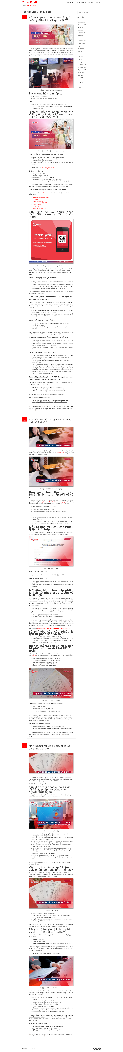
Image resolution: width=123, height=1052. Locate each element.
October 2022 (81, 22)
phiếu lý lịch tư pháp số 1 (35, 1036)
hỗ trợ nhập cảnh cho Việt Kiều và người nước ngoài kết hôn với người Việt (48, 52)
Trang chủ (70, 2)
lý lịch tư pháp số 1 (45, 734)
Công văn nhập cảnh (38, 1017)
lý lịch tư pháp (60, 453)
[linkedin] (99, 1048)
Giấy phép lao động (61, 1015)
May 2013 (80, 78)
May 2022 (80, 30)
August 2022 (81, 27)
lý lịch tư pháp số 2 (56, 734)
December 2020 (82, 64)
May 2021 (80, 56)
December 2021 (82, 38)
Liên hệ (98, 2)
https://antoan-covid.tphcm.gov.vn (41, 288)
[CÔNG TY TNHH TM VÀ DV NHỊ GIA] (29, 3)
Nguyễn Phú (34, 1034)
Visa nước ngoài (66, 408)
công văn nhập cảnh (39, 157)
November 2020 (82, 67)
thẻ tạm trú (37, 408)
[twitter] (97, 1048)
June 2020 (80, 75)
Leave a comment (42, 410)
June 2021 (80, 54)
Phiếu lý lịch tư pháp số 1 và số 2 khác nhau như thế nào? (48, 726)
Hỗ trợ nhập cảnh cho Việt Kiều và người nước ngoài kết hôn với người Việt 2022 (50, 19)
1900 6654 (32, 5)
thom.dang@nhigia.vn (37, 406)
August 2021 (81, 48)
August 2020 (81, 72)
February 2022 (81, 32)
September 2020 (82, 70)
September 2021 (82, 46)
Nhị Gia (34, 655)
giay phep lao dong (64, 406)
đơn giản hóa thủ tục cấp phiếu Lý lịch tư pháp (52, 502)
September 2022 (82, 25)
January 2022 (81, 35)
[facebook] (94, 1048)
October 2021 (81, 43)
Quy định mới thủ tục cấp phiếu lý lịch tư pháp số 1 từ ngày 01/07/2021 (52, 728)
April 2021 (80, 59)
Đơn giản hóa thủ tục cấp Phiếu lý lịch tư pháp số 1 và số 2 (50, 421)
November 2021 (82, 40)
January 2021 (81, 62)
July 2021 (80, 51)
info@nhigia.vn (41, 941)
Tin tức (90, 2)
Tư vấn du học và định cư (47, 408)
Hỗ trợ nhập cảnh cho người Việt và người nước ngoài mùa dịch (49, 402)
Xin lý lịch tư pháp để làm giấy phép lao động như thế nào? (49, 747)
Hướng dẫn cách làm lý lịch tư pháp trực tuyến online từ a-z (53, 628)
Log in (79, 87)
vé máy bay (58, 408)
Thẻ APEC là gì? (81, 2)
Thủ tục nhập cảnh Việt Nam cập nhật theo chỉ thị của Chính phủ (50, 400)
